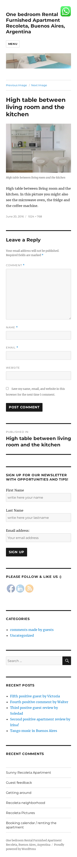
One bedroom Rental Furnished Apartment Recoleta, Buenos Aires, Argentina (35, 23)
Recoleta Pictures (20, 813)
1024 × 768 (35, 216)
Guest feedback (19, 783)
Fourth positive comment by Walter (39, 702)
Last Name (14, 510)
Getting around (18, 793)
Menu (12, 43)
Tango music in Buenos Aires (33, 731)
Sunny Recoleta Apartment (28, 773)
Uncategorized (22, 635)
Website (13, 367)
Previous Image (16, 85)
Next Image (39, 85)
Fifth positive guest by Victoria (35, 696)
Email (12, 347)
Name (12, 327)
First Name (15, 490)
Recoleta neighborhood (25, 803)
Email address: (18, 530)
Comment (15, 265)
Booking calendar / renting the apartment (31, 825)
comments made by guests (32, 630)
